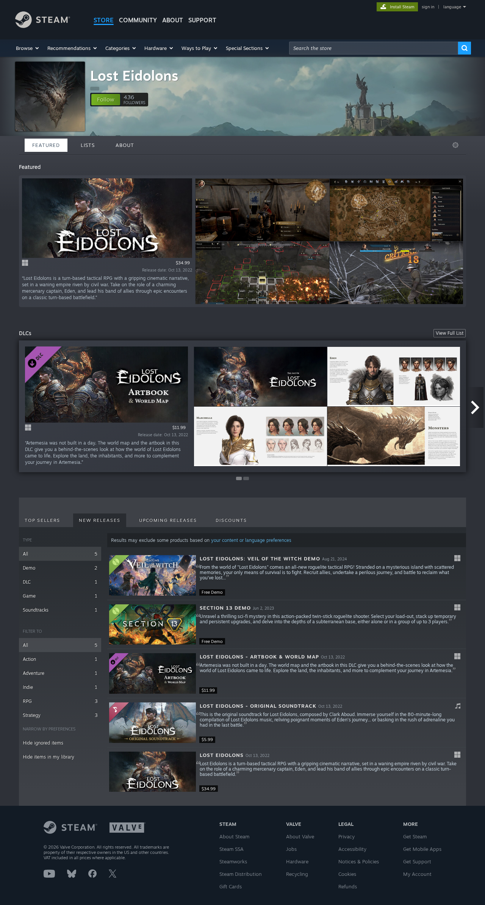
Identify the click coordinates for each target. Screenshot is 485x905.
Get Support (417, 861)
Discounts (231, 520)
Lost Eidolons (134, 75)
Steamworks (233, 861)
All (60, 554)
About (172, 20)
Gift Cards (230, 886)
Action (60, 659)
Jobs (291, 849)
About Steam (234, 836)
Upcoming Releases (168, 520)
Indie (60, 687)
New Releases (99, 520)
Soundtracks (60, 610)
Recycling (297, 874)
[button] (28, 48)
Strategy (60, 715)
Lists (88, 145)
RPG (60, 701)
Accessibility (352, 849)
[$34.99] (152, 772)
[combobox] (373, 48)
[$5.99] (152, 722)
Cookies (347, 874)
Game (60, 596)
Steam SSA (231, 849)
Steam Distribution (240, 874)
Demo (60, 568)
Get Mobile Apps (422, 849)
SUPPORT (202, 20)
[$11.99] (152, 673)
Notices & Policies (358, 861)
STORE (104, 20)
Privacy (346, 836)
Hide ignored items (43, 743)
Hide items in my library (48, 757)
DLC (60, 582)
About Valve (300, 836)
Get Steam (415, 836)
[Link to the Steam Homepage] (42, 26)
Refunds (347, 886)
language (452, 6)
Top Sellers (42, 520)
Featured (46, 145)
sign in (428, 6)
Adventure (60, 673)
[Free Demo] (152, 575)
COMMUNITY (138, 20)
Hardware (297, 861)
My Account (417, 874)
